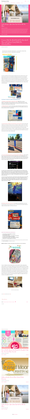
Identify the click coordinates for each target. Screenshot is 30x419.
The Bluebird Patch (5, 1)
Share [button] (2, 34)
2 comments (4, 354)
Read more (27, 354)
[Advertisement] (15, 324)
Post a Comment (5, 34)
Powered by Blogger (15, 414)
